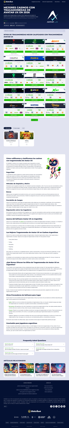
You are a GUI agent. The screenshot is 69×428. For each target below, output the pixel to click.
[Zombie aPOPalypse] (11, 138)
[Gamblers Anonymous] (49, 417)
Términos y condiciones (15, 426)
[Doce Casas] (34, 417)
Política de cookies (29, 426)
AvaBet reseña (34, 53)
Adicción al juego (42, 426)
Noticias (63, 1)
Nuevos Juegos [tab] (17, 128)
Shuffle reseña (13, 70)
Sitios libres (57, 1)
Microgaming (11, 306)
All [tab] (23, 128)
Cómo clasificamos (48, 391)
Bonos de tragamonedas (47, 1)
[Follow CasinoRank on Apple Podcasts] (64, 406)
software (22, 221)
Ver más (33, 119)
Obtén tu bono (14, 51)
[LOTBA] (16, 417)
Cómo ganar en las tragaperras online (27, 391)
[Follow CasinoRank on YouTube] (59, 406)
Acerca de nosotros (48, 385)
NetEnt (10, 302)
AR (4, 406)
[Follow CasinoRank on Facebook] (51, 406)
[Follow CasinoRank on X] (56, 406)
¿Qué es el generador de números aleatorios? (27, 393)
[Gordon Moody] (41, 417)
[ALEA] (25, 417)
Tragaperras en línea (36, 1)
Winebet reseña (14, 53)
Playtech (10, 310)
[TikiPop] (26, 138)
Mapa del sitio (55, 426)
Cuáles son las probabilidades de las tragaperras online (27, 389)
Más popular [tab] (8, 128)
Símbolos (27, 387)
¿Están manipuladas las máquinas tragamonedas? (27, 385)
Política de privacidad (48, 387)
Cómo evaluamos (48, 389)
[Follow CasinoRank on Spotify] (62, 406)
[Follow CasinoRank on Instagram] (54, 406)
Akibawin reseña (55, 53)
